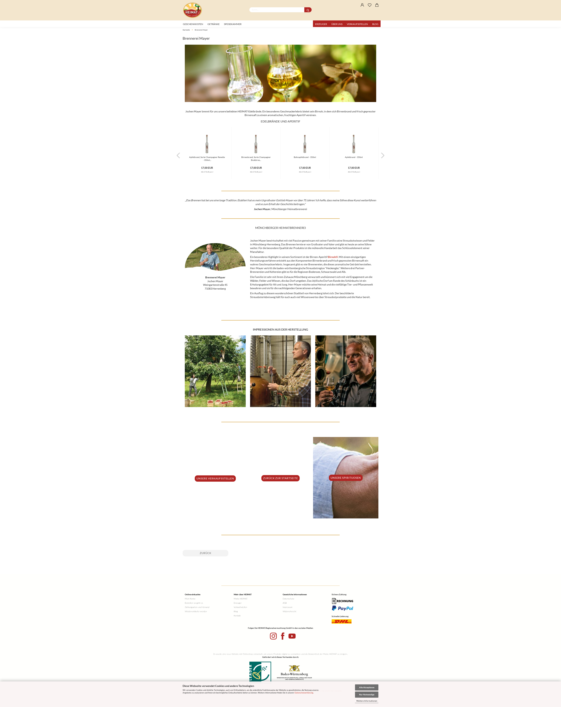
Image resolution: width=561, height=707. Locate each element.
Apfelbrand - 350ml (354, 157)
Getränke (213, 24)
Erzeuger (321, 24)
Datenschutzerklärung (304, 693)
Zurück (205, 553)
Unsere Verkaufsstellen (215, 478)
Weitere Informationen (366, 701)
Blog (375, 24)
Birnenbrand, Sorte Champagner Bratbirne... (256, 158)
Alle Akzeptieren (366, 687)
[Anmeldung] (362, 5)
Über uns (336, 24)
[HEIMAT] (194, 10)
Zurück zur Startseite (280, 478)
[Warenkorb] (377, 5)
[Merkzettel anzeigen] (369, 5)
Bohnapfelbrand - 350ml (305, 157)
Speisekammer (232, 24)
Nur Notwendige (366, 694)
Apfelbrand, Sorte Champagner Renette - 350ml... (207, 158)
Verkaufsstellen (357, 24)
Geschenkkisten (193, 24)
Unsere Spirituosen (346, 477)
